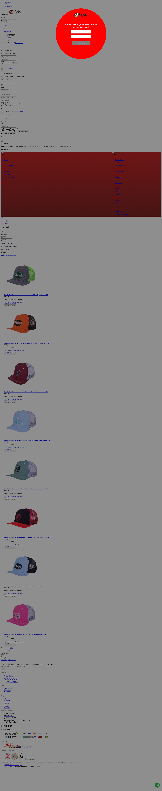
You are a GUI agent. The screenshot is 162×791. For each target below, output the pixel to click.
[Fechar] (92, 14)
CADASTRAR (81, 43)
